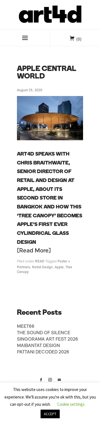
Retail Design (42, 267)
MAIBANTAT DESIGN (38, 346)
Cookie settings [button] (71, 404)
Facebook (41, 382)
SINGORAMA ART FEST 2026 (47, 339)
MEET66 (25, 326)
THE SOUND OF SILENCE (43, 333)
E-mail (59, 382)
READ (39, 261)
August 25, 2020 (29, 90)
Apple (59, 267)
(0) (78, 39)
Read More (34, 251)
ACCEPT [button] (50, 414)
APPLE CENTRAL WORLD (46, 72)
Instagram (50, 382)
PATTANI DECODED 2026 (43, 352)
